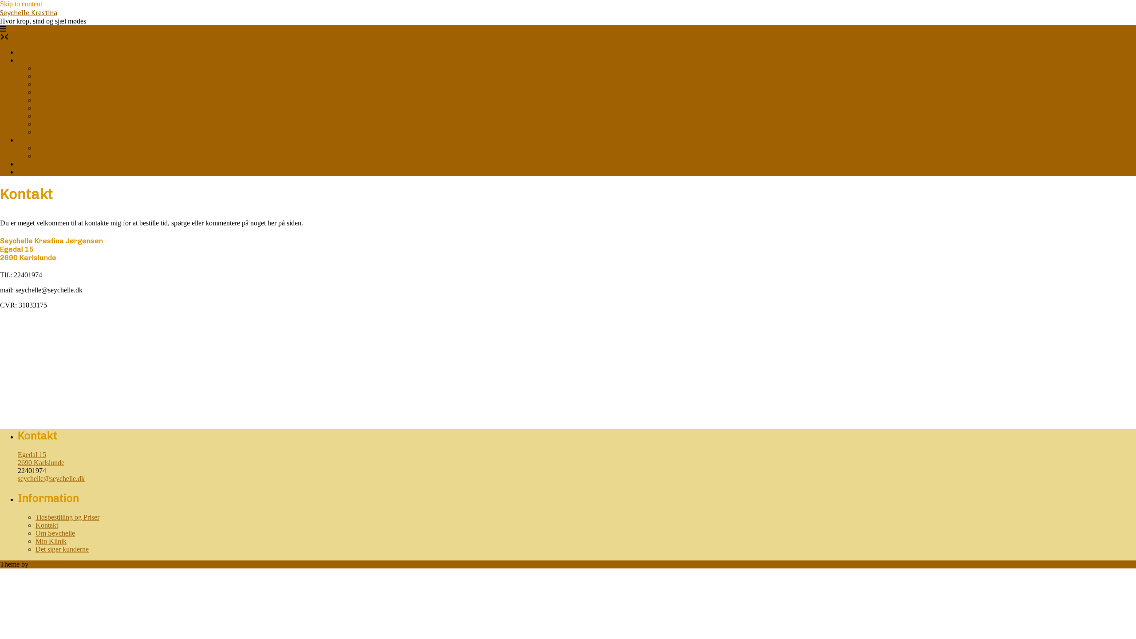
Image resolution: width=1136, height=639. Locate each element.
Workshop (32, 52)
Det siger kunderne (62, 156)
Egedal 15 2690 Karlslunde (41, 458)
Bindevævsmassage (63, 92)
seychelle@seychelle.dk (51, 478)
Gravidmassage (57, 100)
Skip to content (21, 4)
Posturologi (51, 116)
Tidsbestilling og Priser (50, 172)
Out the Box (47, 564)
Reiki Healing (55, 124)
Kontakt (47, 148)
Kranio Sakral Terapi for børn (77, 76)
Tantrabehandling (60, 132)
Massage (48, 84)
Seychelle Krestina (28, 12)
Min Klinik (33, 164)
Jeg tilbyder (34, 60)
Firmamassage (55, 108)
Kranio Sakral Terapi (65, 68)
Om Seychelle (37, 140)
